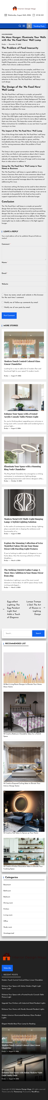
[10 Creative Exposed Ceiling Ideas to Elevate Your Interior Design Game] (24, 761)
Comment (6, 244)
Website (5, 284)
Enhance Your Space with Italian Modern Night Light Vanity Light (21, 987)
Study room (7, 927)
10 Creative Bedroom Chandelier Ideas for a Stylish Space (22, 735)
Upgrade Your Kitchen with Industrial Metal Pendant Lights (23, 1003)
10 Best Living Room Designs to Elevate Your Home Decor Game (22, 686)
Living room (7, 915)
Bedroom (6, 897)
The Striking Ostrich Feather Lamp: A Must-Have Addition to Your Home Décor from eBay (23, 572)
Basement (7, 885)
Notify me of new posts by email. (17, 307)
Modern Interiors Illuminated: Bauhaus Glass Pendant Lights (21, 1016)
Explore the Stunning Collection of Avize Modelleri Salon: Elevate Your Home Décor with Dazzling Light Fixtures (23, 546)
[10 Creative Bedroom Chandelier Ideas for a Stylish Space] (24, 712)
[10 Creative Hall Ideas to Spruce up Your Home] (24, 811)
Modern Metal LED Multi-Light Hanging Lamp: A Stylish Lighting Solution (23, 520)
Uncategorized (8, 933)
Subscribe (7, 968)
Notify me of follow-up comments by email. (21, 302)
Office (5, 921)
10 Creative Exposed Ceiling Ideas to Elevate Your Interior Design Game (21, 785)
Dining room (8, 903)
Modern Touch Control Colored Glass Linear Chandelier (22, 980)
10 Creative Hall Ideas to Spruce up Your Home (20, 833)
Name (5, 262)
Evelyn (4, 44)
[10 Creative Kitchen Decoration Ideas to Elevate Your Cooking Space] (24, 851)
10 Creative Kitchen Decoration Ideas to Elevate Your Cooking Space (23, 868)
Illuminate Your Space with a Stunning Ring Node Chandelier (22, 468)
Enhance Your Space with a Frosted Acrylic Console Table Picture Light (21, 415)
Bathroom (7, 891)
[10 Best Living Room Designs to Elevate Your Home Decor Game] (24, 667)
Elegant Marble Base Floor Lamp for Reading (18, 1024)
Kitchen (6, 909)
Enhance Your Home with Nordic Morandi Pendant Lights (23, 1009)
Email (5, 273)
